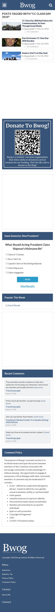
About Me (6, 595)
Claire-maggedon (16, 272)
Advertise (6, 570)
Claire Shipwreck (15, 268)
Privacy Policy (7, 578)
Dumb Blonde (13, 305)
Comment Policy (9, 582)
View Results (27, 286)
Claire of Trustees (16, 254)
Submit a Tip (7, 574)
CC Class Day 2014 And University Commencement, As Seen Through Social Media (37, 23)
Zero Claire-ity (14, 259)
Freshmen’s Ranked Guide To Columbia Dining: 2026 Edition (27, 421)
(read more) (38, 387)
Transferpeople (13, 390)
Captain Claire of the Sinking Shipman (25, 263)
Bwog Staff (29, 29)
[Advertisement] (27, 91)
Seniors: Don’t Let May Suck (35, 53)
